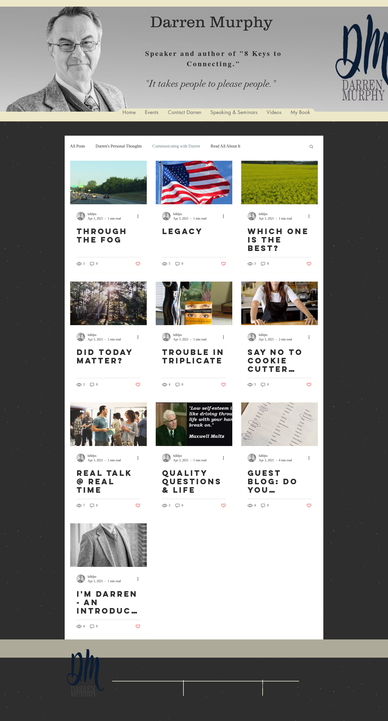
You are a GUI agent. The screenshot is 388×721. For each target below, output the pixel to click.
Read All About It (225, 146)
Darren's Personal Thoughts (119, 146)
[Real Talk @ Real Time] (108, 424)
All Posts (77, 146)
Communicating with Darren (176, 146)
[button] (311, 147)
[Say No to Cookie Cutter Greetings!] (279, 303)
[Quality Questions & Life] (194, 424)
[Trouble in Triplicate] (194, 303)
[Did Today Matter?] (108, 303)
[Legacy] (194, 182)
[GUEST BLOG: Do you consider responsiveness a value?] (279, 424)
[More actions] (139, 216)
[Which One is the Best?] (279, 182)
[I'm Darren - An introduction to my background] (108, 545)
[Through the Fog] (108, 182)
